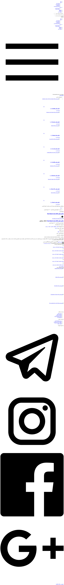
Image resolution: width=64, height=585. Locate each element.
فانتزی (52, 226)
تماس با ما (60, 29)
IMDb (56, 228)
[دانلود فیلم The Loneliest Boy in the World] (32, 307)
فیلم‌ (61, 2)
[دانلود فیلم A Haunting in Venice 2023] (32, 298)
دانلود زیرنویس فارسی (58, 322)
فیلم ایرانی (58, 3)
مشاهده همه (62, 95)
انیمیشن (60, 10)
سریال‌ (60, 7)
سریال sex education (58, 320)
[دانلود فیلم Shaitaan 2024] (32, 272)
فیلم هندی (58, 5)
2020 (58, 231)
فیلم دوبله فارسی (57, 6)
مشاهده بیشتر (61, 266)
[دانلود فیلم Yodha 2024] (32, 281)
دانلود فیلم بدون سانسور (58, 321)
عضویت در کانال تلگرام (60, 584)
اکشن (58, 226)
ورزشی (46, 226)
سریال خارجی (57, 8)
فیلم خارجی (58, 4)
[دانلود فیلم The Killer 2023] (32, 289)
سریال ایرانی (57, 9)
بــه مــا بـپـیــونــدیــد (47, 243)
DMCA (60, 28)
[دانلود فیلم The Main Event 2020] (58, 218)
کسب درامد (60, 323)
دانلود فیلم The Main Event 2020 (55, 213)
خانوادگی (54, 226)
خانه (61, 1)
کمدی (49, 226)
